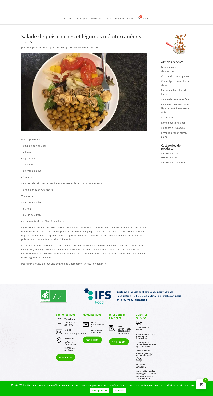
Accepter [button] (119, 390)
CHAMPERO (74, 47)
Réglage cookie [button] (99, 390)
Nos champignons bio (117, 18)
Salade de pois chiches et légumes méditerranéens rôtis (175, 108)
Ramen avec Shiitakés (173, 122)
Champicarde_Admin (37, 47)
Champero (167, 117)
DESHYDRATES (90, 47)
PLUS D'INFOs (65, 357)
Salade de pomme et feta (175, 99)
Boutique (81, 18)
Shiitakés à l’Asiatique (173, 127)
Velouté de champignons (175, 76)
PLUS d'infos (92, 340)
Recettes (96, 18)
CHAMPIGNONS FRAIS (173, 162)
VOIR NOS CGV (119, 342)
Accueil (68, 18)
